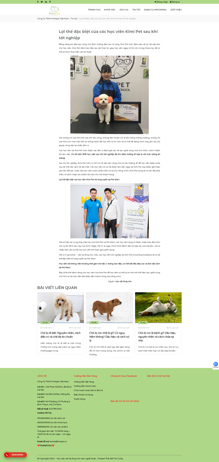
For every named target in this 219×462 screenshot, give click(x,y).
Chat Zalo (215, 367)
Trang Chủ (94, 9)
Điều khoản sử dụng (83, 394)
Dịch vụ (124, 9)
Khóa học (109, 9)
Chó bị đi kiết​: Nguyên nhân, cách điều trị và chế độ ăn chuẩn (60, 335)
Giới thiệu (176, 9)
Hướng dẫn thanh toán (85, 386)
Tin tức (136, 9)
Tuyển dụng (79, 399)
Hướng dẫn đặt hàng (84, 382)
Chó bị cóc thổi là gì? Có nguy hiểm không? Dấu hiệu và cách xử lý (109, 337)
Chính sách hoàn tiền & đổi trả (88, 390)
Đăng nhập (162, 2)
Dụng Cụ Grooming (155, 9)
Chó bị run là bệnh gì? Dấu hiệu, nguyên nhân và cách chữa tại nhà (157, 337)
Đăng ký (175, 2)
